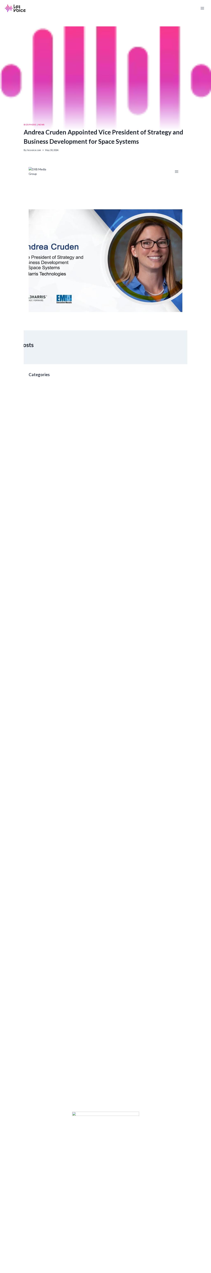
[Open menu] (202, 8)
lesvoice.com (34, 150)
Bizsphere (30, 124)
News (41, 124)
